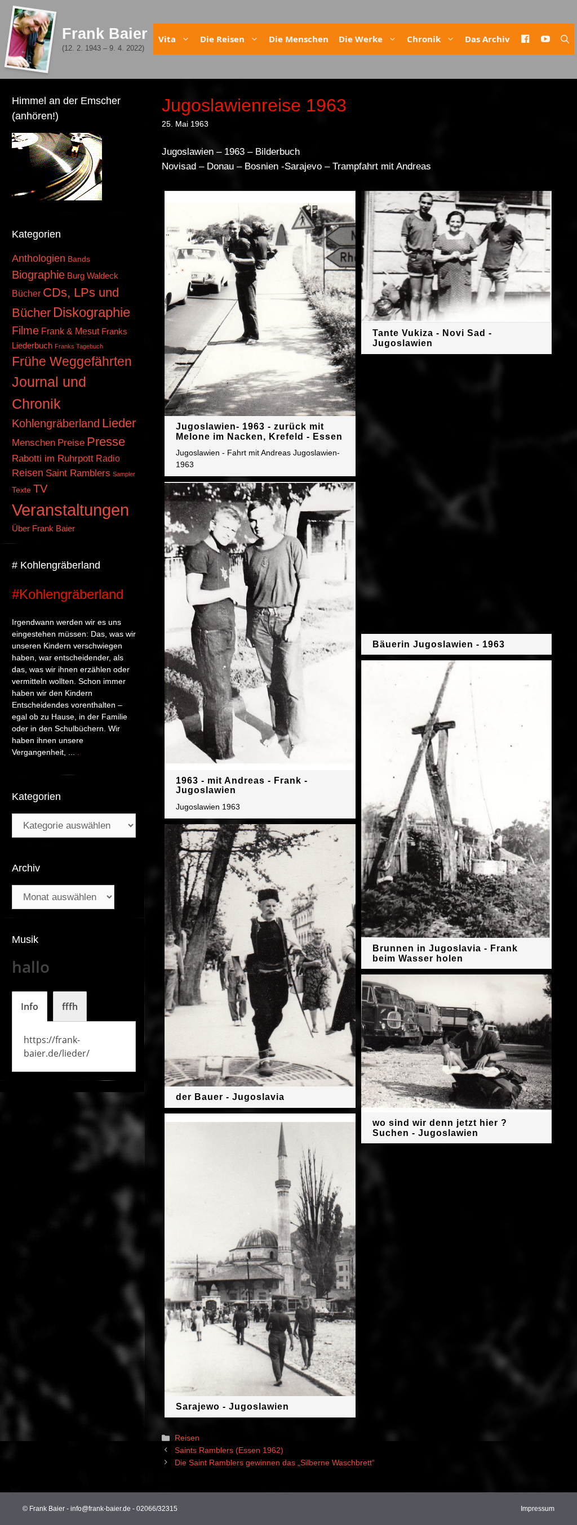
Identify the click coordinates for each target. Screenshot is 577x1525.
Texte (21, 490)
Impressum (537, 1509)
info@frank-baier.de (100, 1509)
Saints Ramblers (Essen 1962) (229, 1450)
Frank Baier (105, 33)
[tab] (29, 1006)
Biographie (38, 275)
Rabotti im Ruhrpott (53, 458)
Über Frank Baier (43, 528)
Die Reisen (222, 38)
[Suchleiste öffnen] (565, 39)
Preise (71, 442)
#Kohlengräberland (67, 594)
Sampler (124, 474)
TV (40, 488)
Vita (167, 38)
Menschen (33, 442)
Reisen (187, 1437)
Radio (108, 458)
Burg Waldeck (92, 275)
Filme (25, 330)
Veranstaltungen (70, 509)
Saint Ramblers (78, 473)
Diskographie (91, 312)
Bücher (26, 293)
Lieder (119, 423)
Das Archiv (487, 38)
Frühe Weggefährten (72, 361)
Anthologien (38, 258)
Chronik (424, 38)
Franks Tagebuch (79, 346)
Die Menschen (299, 38)
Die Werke (361, 38)
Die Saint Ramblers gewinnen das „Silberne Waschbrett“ (275, 1462)
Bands (79, 259)
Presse (106, 442)
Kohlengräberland (56, 423)
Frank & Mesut (70, 331)
